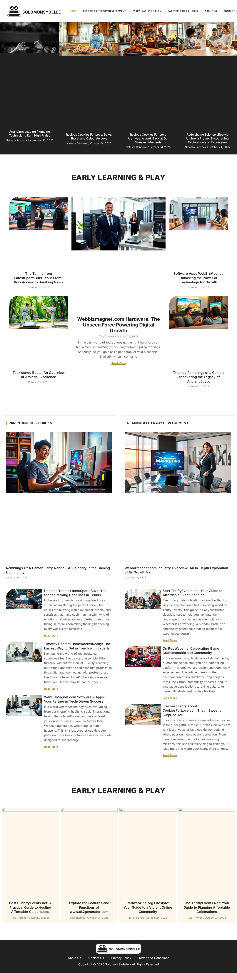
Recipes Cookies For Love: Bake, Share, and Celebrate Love (89, 136)
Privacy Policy (121, 958)
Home (72, 11)
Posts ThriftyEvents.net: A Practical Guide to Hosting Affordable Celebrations (30, 907)
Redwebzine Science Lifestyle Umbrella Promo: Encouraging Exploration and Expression (207, 138)
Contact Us (96, 958)
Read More (118, 363)
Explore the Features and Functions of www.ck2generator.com (89, 907)
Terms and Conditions (153, 958)
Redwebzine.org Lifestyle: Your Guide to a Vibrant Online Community (147, 907)
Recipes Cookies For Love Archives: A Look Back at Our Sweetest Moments (148, 138)
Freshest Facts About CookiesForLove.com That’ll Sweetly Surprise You (192, 710)
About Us (211, 11)
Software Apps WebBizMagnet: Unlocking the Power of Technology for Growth (198, 278)
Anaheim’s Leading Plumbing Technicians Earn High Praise (29, 133)
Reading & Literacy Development (104, 11)
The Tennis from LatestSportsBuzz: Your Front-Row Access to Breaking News (38, 278)
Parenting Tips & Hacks (183, 11)
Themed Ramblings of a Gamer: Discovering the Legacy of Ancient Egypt (198, 377)
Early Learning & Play (147, 11)
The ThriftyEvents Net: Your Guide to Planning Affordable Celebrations (206, 907)
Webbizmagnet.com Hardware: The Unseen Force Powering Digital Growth (118, 324)
